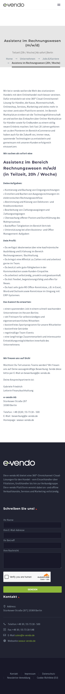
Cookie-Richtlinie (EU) (47, 678)
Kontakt (14, 674)
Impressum (30, 674)
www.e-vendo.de (26, 640)
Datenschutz (48, 674)
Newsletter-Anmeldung (18, 678)
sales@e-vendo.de (25, 635)
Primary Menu (59, 4)
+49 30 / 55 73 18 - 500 (28, 624)
